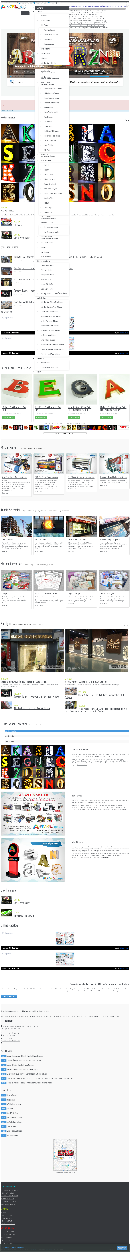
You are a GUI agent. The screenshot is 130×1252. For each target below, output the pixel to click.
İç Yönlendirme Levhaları (11, 1104)
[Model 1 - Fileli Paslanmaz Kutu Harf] (16, 389)
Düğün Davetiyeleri (75, 593)
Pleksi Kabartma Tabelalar (24, 915)
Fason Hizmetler (9, 736)
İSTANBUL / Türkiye (8, 2)
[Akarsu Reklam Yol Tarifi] (51, 3)
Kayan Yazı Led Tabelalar (77, 539)
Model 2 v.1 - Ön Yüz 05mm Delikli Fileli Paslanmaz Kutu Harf (113, 408)
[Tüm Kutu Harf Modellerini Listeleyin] (65, 434)
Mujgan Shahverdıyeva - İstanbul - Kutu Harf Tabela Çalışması (24, 681)
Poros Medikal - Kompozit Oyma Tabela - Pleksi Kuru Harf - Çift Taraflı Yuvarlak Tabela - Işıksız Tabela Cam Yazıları (96, 710)
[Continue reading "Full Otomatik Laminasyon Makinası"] (81, 463)
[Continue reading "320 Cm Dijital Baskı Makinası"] (48, 463)
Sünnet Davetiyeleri (107, 593)
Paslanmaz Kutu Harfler (9, 1190)
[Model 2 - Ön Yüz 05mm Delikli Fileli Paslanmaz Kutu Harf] (81, 389)
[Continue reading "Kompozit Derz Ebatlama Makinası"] (114, 463)
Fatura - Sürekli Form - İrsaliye (46, 593)
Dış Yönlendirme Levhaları (12, 1122)
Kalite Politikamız (7, 1215)
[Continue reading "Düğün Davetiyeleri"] (81, 580)
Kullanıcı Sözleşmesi (8, 1232)
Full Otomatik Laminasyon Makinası (81, 477)
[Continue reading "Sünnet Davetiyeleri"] (114, 580)
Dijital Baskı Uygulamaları (12, 1131)
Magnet (5, 593)
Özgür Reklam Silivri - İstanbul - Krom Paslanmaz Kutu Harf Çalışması (94, 696)
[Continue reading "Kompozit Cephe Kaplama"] (114, 526)
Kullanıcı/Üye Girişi (7, 1243)
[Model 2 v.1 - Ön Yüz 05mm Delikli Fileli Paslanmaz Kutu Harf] (114, 389)
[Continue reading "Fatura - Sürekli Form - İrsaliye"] (48, 580)
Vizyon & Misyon (6, 1218)
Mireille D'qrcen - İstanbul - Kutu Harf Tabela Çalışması (86, 681)
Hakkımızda (4, 1212)
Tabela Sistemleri (9, 741)
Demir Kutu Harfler (7, 1199)
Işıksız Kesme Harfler (8, 1204)
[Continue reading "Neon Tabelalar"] (48, 526)
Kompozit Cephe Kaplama (110, 539)
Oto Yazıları (18, 225)
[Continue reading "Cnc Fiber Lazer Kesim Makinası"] (16, 463)
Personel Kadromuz (8, 1224)
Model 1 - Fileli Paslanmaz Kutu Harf (14, 408)
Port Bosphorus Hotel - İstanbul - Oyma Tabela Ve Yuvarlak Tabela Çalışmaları (27, 1083)
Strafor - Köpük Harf (10, 1135)
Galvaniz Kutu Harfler (8, 1202)
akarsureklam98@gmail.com (11, 1041)
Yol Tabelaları (7, 539)
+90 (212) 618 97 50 (8, 1036)
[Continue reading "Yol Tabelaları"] (16, 526)
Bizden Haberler (6, 1221)
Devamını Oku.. (115, 1016)
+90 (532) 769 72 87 (8, 1038)
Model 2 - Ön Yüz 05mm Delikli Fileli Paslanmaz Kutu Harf (79, 408)
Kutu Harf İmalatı (7, 210)
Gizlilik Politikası (6, 1237)
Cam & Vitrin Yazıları (22, 237)
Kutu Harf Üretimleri (10, 731)
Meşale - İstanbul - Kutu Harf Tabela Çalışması (32, 708)
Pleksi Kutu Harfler (7, 1193)
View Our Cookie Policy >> (13, 1248)
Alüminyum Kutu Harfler (9, 1196)
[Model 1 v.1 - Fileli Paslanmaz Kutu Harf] (48, 389)
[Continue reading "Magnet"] (16, 580)
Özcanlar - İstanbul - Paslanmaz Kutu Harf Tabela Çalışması (36, 696)
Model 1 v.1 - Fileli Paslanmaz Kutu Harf (48, 408)
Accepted (122, 1248)
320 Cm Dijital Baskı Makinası (46, 477)
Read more (6, 493)
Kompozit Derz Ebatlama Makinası (113, 477)
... (82, 765)
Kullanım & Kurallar (8, 1234)
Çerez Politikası (6, 1240)
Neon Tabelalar (40, 539)
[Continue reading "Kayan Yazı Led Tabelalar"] (81, 526)
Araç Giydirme (8, 1099)
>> (11, 1033)
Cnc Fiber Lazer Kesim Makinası (14, 477)
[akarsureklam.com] (13, 7)
